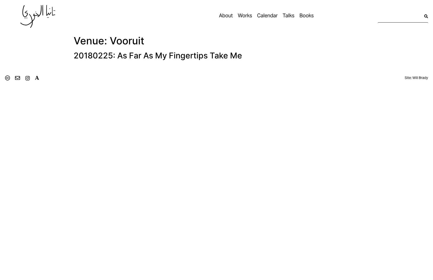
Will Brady (420, 78)
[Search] (426, 16)
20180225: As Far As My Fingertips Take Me (158, 55)
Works (245, 16)
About (226, 16)
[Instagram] (28, 78)
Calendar (267, 16)
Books (306, 16)
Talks (288, 16)
